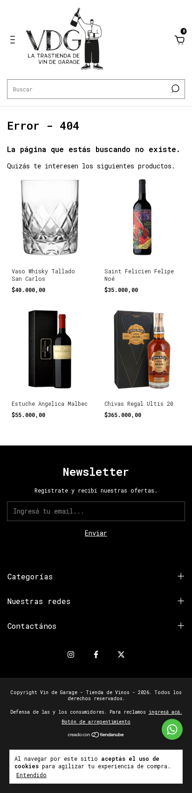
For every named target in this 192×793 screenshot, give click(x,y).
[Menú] (14, 41)
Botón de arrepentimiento (96, 722)
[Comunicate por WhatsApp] (172, 729)
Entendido (31, 775)
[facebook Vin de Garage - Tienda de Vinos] (96, 654)
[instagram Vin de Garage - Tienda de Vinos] (71, 654)
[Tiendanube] (96, 735)
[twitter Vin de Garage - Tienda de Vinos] (121, 654)
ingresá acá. (165, 712)
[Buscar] (174, 88)
